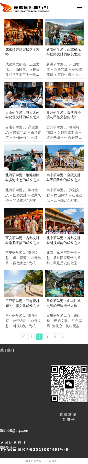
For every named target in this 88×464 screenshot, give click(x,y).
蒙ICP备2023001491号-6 (42, 461)
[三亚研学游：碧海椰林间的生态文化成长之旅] (23, 283)
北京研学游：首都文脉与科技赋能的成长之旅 (63, 240)
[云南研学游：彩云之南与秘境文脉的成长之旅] (23, 95)
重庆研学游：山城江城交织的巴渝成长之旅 (63, 303)
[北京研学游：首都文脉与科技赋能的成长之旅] (64, 221)
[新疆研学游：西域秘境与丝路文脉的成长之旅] (64, 32)
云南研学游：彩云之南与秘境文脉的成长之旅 (22, 114)
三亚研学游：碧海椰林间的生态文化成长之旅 (22, 303)
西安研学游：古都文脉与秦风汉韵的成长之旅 (22, 240)
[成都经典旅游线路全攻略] (23, 32)
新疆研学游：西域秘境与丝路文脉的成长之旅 (63, 51)
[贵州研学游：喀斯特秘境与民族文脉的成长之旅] (64, 95)
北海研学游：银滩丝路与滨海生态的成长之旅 (22, 177)
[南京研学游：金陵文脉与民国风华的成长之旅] (64, 158)
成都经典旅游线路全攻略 (22, 51)
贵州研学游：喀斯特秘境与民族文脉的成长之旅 (63, 114)
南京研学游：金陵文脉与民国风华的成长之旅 (63, 177)
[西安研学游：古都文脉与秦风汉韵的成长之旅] (23, 221)
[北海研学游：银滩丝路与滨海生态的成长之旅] (23, 158)
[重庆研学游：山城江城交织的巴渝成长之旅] (64, 283)
